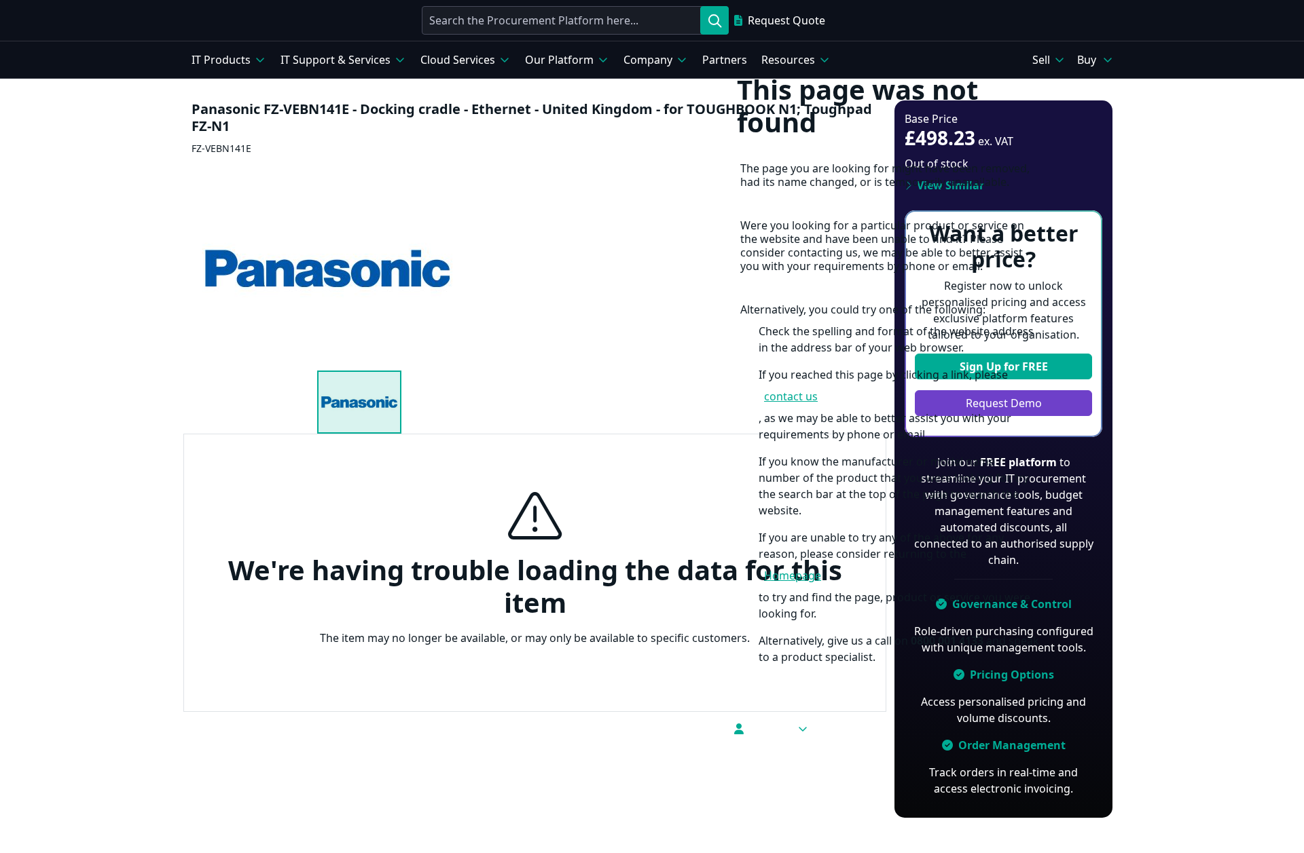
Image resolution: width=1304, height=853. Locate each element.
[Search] (714, 20)
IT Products (221, 59)
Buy (1086, 59)
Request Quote (786, 20)
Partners (724, 59)
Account (770, 728)
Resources (788, 59)
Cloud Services (457, 59)
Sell (1041, 59)
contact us (791, 396)
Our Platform (559, 59)
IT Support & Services (335, 59)
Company (647, 59)
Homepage (792, 575)
